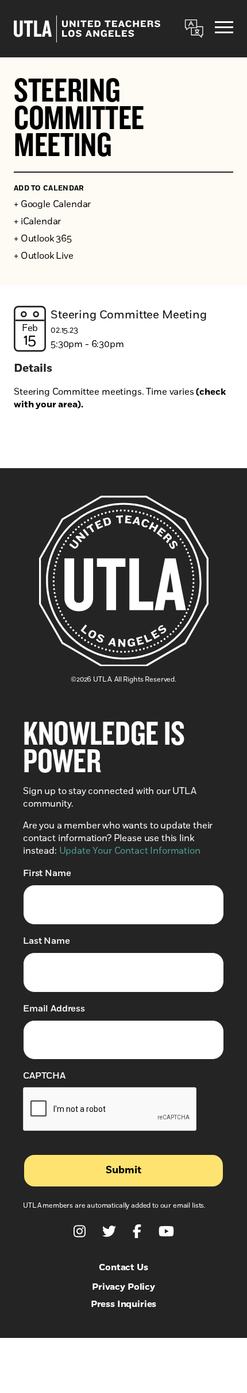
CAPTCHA (44, 1075)
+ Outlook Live (44, 256)
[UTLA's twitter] (109, 1231)
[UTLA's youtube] (166, 1231)
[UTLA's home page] (87, 28)
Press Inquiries (124, 1304)
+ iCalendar (37, 221)
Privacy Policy (123, 1287)
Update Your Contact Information (129, 851)
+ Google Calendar (52, 204)
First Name (47, 873)
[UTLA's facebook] (137, 1231)
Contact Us (123, 1267)
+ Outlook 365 (43, 238)
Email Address (54, 1008)
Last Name (46, 941)
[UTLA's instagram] (80, 1231)
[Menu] (224, 29)
